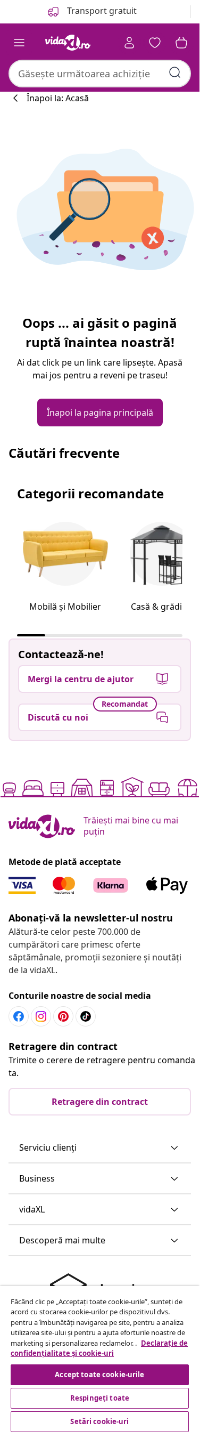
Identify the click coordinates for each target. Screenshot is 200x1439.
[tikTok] (85, 1016)
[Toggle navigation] (19, 42)
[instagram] (41, 1016)
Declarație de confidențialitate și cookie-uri (99, 1348)
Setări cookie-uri (99, 1421)
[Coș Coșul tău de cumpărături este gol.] (181, 42)
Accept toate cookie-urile (99, 1374)
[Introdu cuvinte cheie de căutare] (175, 72)
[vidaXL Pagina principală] (68, 43)
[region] (99, 1360)
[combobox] (100, 73)
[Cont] (129, 42)
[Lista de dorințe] (154, 42)
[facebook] (18, 1016)
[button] (100, 1148)
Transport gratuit (101, 11)
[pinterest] (63, 1016)
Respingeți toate (99, 1398)
